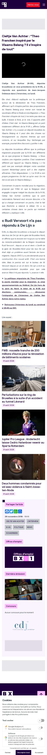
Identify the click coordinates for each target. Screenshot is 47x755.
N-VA (8, 527)
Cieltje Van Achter (15, 521)
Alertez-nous (33, 5)
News (29, 527)
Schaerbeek (12, 533)
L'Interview (33, 521)
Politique (18, 527)
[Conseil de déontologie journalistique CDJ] (23, 626)
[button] (23, 64)
